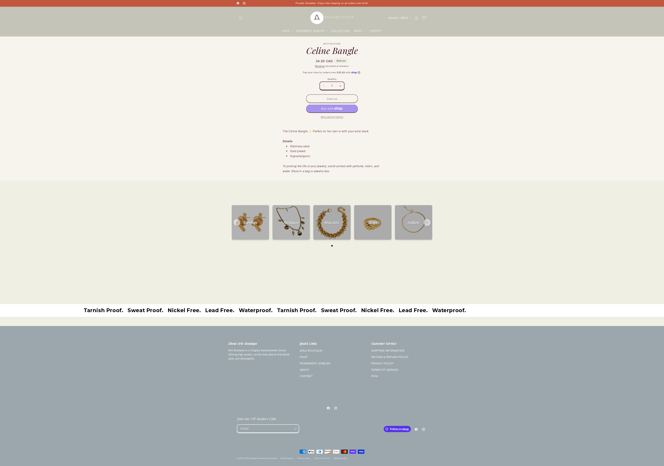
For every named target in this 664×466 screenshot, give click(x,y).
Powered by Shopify (267, 458)
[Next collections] (427, 222)
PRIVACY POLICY (382, 363)
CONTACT (306, 376)
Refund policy (287, 457)
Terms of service (322, 457)
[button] (241, 18)
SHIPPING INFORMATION (388, 350)
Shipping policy (340, 457)
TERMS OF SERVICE (384, 369)
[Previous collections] (236, 222)
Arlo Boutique (251, 458)
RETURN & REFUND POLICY (390, 357)
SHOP (303, 357)
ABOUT (304, 369)
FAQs (374, 376)
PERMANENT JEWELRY (315, 363)
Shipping (319, 65)
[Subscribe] (295, 429)
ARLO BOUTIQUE (311, 350)
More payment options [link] (332, 116)
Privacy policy (304, 457)
